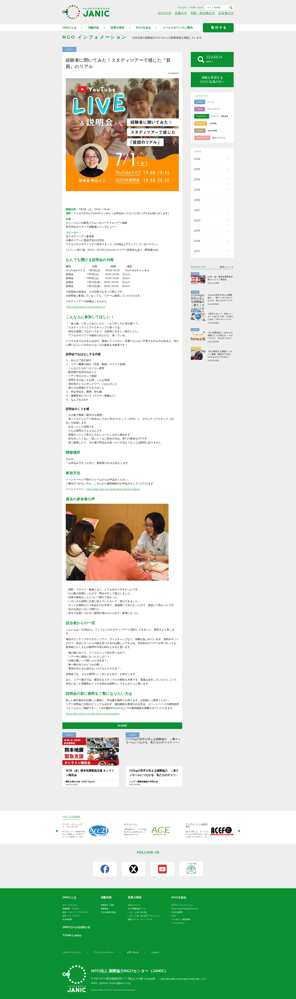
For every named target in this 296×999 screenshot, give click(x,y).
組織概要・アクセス (70, 908)
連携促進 (104, 908)
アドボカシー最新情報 (180, 919)
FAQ (173, 916)
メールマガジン (178, 923)
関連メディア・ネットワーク (140, 919)
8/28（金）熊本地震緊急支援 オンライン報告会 (90, 773)
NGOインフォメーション (182, 905)
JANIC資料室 (177, 912)
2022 (197, 200)
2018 (197, 241)
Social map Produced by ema (184, 908)
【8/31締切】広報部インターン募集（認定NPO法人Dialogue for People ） (220, 354)
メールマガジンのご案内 (178, 27)
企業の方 (181, 13)
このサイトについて (71, 952)
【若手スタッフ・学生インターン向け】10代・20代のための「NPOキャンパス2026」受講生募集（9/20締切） (220, 316)
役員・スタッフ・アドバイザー (75, 912)
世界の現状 (117, 27)
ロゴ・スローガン (69, 905)
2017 (197, 251)
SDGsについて (134, 905)
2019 (197, 230)
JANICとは (69, 27)
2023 (197, 189)
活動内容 (93, 27)
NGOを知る (143, 27)
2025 (197, 169)
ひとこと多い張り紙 (137, 912)
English (183, 7)
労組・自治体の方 (202, 13)
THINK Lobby (71, 935)
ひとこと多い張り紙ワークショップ (144, 916)
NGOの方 (164, 13)
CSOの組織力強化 (108, 912)
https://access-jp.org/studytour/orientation (113, 489)
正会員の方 (226, 13)
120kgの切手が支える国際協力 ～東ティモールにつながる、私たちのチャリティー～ (154, 773)
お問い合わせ (197, 7)
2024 (197, 179)
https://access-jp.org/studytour (85, 307)
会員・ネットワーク (70, 916)
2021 (197, 210)
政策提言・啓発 (107, 905)
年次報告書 (67, 919)
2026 (197, 158)
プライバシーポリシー (104, 952)
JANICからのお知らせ (76, 927)
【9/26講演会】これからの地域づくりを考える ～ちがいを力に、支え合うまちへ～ (220, 335)
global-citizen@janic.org (114, 983)
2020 (197, 220)
